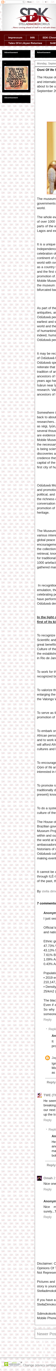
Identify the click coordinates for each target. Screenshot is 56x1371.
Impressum (15, 37)
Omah (48, 1178)
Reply (47, 1019)
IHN (32, 37)
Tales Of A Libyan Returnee (25, 43)
